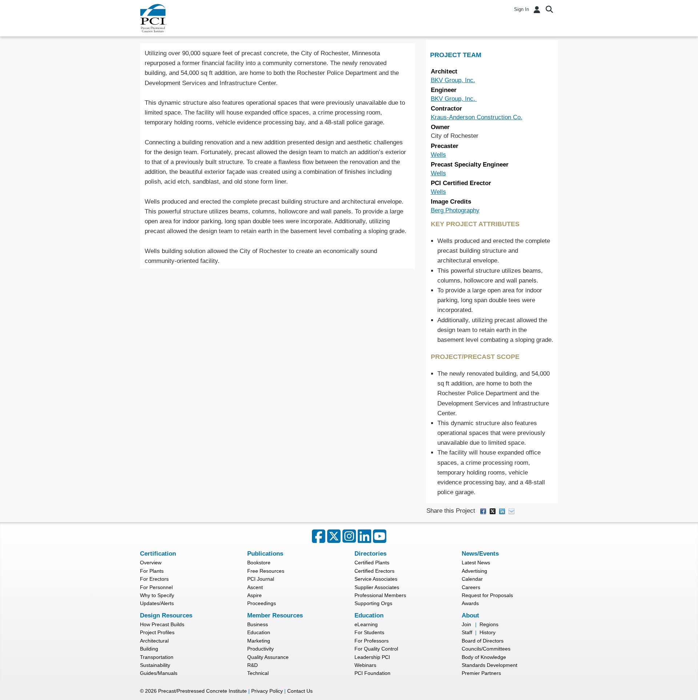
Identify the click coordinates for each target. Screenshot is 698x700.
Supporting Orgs (373, 603)
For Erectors (154, 579)
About (470, 615)
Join (466, 624)
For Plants (152, 571)
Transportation (156, 657)
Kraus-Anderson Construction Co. (476, 117)
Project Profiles (157, 632)
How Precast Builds (162, 624)
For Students (369, 632)
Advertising (474, 571)
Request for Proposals (487, 595)
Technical (258, 673)
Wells (438, 154)
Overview (150, 562)
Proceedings (261, 603)
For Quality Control (376, 649)
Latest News (476, 562)
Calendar (472, 579)
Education (258, 632)
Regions (489, 624)
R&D (252, 665)
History (488, 632)
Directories (370, 553)
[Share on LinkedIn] (502, 511)
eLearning (366, 624)
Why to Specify (157, 595)
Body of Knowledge (484, 657)
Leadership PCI (372, 657)
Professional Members (380, 595)
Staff (467, 632)
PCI (153, 18)
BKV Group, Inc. (453, 80)
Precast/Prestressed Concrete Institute (202, 691)
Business (257, 624)
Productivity (260, 649)
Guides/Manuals (158, 673)
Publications (265, 553)
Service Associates (375, 579)
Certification (158, 553)
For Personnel (156, 587)
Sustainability (155, 665)
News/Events (480, 553)
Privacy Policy (267, 691)
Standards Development (489, 665)
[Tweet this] (492, 511)
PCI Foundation (372, 673)
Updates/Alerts (157, 603)
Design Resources (166, 615)
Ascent (255, 587)
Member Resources (275, 615)
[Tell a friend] (511, 511)
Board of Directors (483, 641)
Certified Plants (371, 562)
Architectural (154, 641)
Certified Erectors (374, 571)
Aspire (254, 595)
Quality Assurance (268, 657)
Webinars (365, 665)
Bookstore (258, 562)
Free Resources (265, 571)
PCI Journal (260, 579)
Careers (471, 587)
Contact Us (300, 691)
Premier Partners (481, 673)
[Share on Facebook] (483, 511)
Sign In (521, 9)
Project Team (455, 55)
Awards (470, 603)
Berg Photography (455, 210)
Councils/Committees (486, 649)
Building (149, 649)
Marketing (258, 641)
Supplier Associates (376, 587)
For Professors (371, 641)
